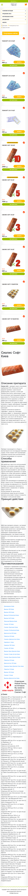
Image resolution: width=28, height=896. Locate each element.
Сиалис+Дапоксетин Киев (12, 639)
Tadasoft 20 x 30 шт (8, 41)
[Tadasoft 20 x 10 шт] (13, 120)
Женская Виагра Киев (10, 621)
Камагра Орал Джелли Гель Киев (14, 666)
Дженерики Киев (9, 606)
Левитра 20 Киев (9, 660)
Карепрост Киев (9, 642)
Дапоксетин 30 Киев (10, 663)
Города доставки (6, 27)
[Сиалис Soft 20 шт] (13, 259)
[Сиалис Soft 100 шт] (13, 155)
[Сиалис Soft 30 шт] (13, 224)
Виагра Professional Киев (11, 615)
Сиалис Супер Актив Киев (12, 654)
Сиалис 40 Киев (9, 648)
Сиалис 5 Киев (8, 675)
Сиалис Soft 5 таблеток (10, 284)
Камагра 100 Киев (9, 645)
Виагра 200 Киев (9, 612)
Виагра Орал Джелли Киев (12, 651)
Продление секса (6, 13)
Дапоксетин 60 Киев (10, 633)
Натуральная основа (7, 16)
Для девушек (5, 19)
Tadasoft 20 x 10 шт (8, 110)
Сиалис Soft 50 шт (8, 180)
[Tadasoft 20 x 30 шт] (13, 50)
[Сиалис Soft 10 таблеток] (13, 328)
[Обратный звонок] (24, 38)
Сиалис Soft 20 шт (8, 249)
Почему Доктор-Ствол (14, 25)
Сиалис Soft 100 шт (8, 145)
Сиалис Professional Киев (11, 630)
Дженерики (4, 25)
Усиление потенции (7, 10)
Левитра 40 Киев (9, 636)
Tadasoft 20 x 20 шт (8, 76)
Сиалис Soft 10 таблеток (10, 319)
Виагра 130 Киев (9, 672)
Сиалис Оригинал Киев (11, 627)
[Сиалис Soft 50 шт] (13, 189)
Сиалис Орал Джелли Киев (12, 657)
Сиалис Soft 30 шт (8, 215)
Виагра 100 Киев (9, 609)
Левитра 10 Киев (9, 669)
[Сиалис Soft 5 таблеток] (13, 294)
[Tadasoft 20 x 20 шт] (13, 85)
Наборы (4, 22)
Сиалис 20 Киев (9, 624)
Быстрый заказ (13, 65)
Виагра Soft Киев (9, 618)
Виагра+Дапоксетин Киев (11, 678)
